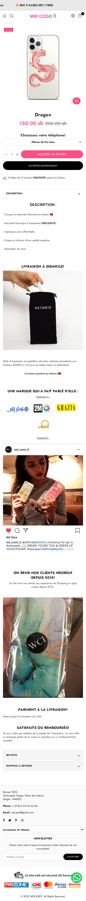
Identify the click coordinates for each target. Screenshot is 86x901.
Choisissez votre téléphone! (43, 135)
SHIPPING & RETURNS (19, 766)
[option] (43, 66)
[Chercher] (11, 16)
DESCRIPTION (14, 193)
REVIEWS (11, 755)
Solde (8, 29)
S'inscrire (73, 856)
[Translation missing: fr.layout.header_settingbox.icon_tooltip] (73, 16)
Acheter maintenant (43, 166)
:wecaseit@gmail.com (22, 812)
